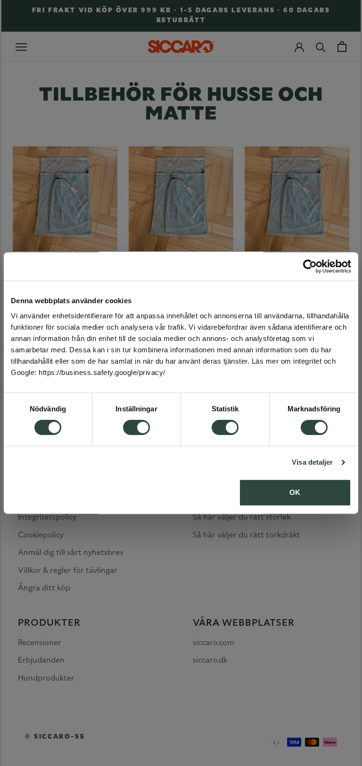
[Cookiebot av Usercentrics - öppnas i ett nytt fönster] (310, 266)
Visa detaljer (312, 462)
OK (294, 492)
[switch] (136, 427)
